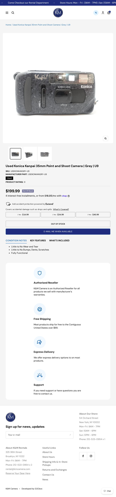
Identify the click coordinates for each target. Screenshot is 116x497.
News (45, 479)
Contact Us (48, 474)
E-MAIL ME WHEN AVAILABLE (58, 231)
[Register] (70, 434)
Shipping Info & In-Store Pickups (54, 463)
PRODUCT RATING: (15, 182)
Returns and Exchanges (54, 469)
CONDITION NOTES (16, 240)
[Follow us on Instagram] (91, 456)
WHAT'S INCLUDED (59, 240)
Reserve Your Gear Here (18, 473)
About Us (47, 452)
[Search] (13, 12)
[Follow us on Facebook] (83, 456)
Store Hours (48, 456)
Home (8, 24)
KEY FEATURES (38, 240)
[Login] (103, 12)
